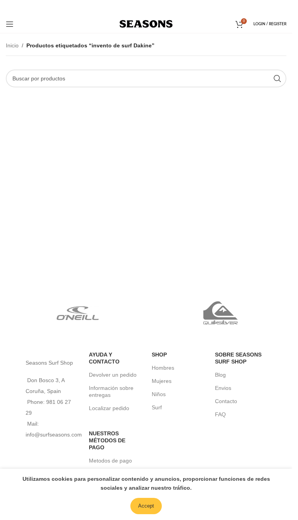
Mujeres (162, 381)
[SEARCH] (277, 78)
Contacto (226, 401)
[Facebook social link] (135, 7)
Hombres (163, 368)
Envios (223, 388)
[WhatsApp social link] (156, 7)
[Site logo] (146, 23)
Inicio (12, 45)
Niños (159, 394)
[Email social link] (145, 7)
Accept (146, 506)
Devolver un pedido (113, 375)
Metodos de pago (110, 460)
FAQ (220, 414)
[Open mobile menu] (9, 24)
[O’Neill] (77, 313)
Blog (220, 375)
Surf (157, 407)
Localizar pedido (109, 408)
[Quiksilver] (220, 313)
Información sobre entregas (111, 391)
